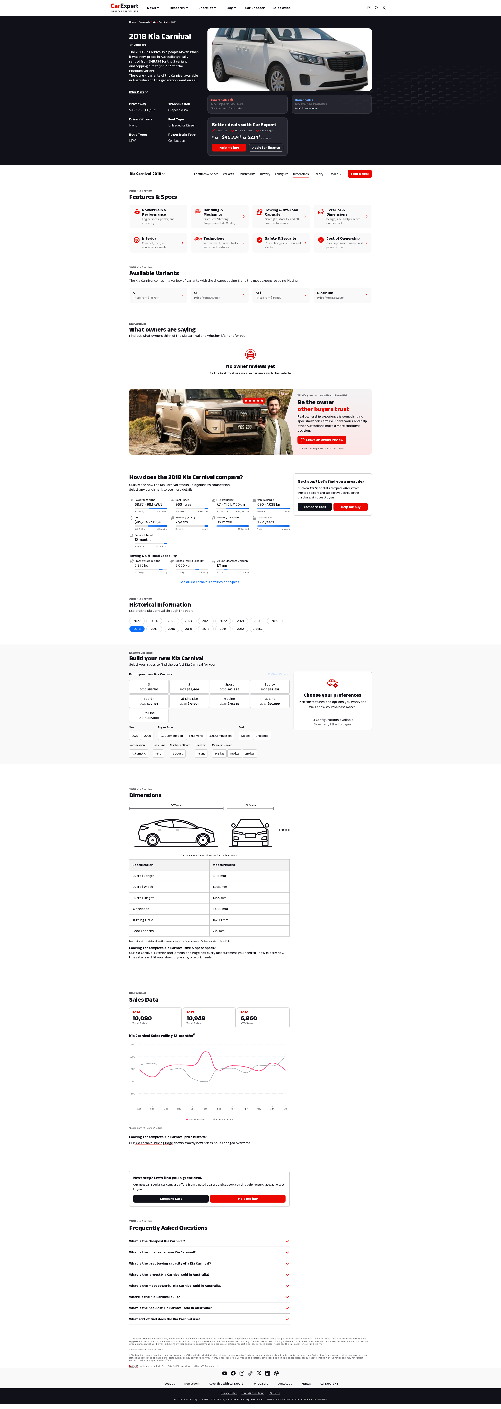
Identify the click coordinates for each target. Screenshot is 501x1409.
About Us (169, 1383)
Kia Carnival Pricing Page (154, 1143)
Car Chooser (255, 8)
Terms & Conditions (252, 1393)
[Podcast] (276, 1373)
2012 (240, 629)
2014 (206, 629)
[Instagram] (242, 1373)
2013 (223, 629)
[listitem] (257, 629)
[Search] (376, 8)
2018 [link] (173, 22)
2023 (206, 621)
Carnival (163, 22)
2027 (137, 621)
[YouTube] (224, 1373)
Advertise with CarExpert (226, 1383)
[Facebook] (233, 1373)
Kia (154, 22)
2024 (189, 621)
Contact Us (285, 1383)
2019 (274, 621)
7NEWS (306, 1383)
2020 (257, 621)
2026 (154, 621)
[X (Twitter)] (259, 1373)
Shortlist (205, 8)
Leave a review (311, 108)
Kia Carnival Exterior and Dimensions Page (167, 953)
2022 (223, 621)
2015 (188, 629)
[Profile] (384, 8)
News (151, 8)
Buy (230, 8)
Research (177, 8)
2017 (154, 629)
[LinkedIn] (267, 1373)
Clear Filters (279, 674)
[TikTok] (250, 1373)
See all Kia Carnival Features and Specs (209, 582)
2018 (137, 629)
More (334, 174)
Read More (136, 91)
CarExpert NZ (329, 1383)
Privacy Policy (229, 1393)
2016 (171, 629)
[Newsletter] (369, 8)
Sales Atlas (281, 8)
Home (132, 22)
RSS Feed (274, 1393)
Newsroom (191, 1383)
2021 (240, 621)
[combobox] (159, 173)
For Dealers (260, 1383)
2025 (171, 621)
